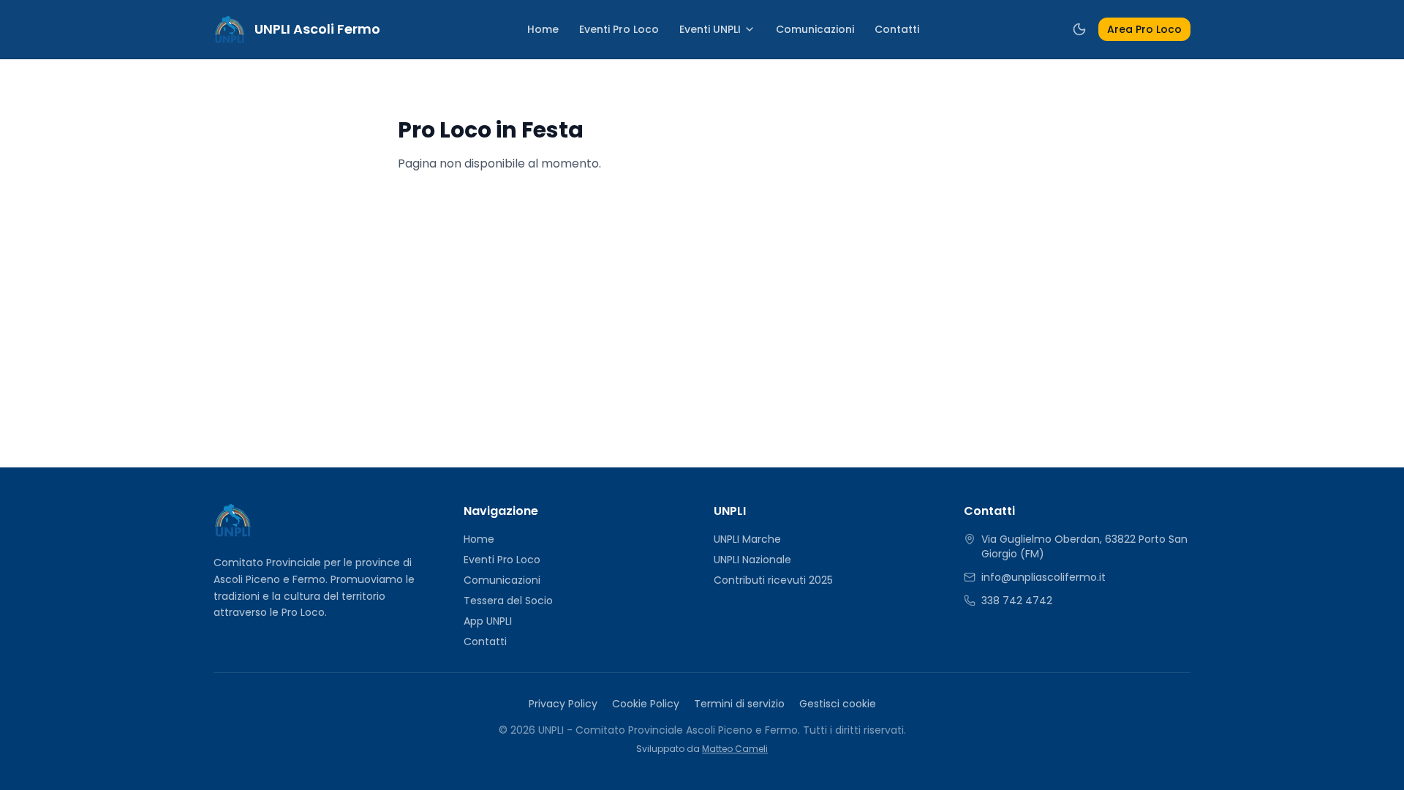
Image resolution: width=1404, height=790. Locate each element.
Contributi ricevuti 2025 (773, 580)
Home (543, 29)
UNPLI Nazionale (752, 559)
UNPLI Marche (747, 539)
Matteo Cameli (735, 748)
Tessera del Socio (508, 600)
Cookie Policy (645, 703)
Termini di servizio (739, 703)
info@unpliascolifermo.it (1043, 577)
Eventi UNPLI (710, 29)
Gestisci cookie (837, 703)
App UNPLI (488, 621)
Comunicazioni (815, 29)
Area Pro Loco (1144, 29)
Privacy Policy (563, 703)
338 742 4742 (1016, 600)
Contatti (897, 29)
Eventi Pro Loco (619, 29)
